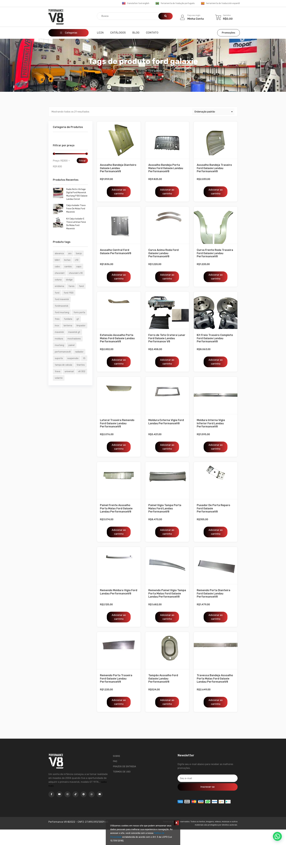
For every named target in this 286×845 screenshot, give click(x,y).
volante (59, 378)
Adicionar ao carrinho (119, 191)
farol (81, 286)
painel (71, 345)
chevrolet (59, 273)
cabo (57, 266)
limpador (81, 325)
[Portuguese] (157, 3)
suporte (59, 358)
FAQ (115, 761)
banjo (79, 253)
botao (67, 260)
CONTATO (152, 32)
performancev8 (63, 351)
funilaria (68, 319)
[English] (124, 3)
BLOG (135, 32)
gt (78, 319)
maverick (59, 332)
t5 (84, 358)
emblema (59, 286)
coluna (58, 279)
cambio (68, 266)
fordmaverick (61, 306)
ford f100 (68, 292)
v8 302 (81, 371)
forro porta (79, 312)
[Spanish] (203, 3)
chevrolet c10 (76, 273)
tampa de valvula (63, 365)
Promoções (228, 32)
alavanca (59, 253)
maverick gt (74, 332)
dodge (69, 279)
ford (57, 292)
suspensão (73, 358)
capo (78, 266)
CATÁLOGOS (118, 32)
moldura (59, 338)
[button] (277, 836)
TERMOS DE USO (121, 771)
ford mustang (62, 312)
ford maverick (62, 299)
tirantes (81, 365)
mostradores (74, 338)
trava (57, 371)
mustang (59, 345)
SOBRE (116, 756)
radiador (79, 351)
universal (69, 371)
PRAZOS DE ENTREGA (124, 766)
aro (70, 253)
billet (57, 260)
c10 (76, 260)
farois (71, 286)
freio (57, 319)
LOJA (100, 32)
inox (57, 325)
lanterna (68, 325)
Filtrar (82, 160)
